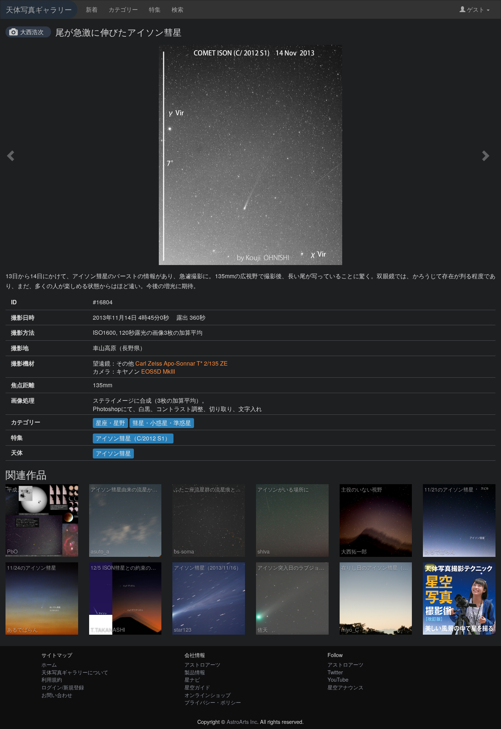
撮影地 (20, 348)
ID (14, 302)
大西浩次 (32, 32)
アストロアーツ (202, 664)
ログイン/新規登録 (62, 687)
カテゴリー (123, 9)
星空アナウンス (345, 687)
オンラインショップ (207, 695)
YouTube (338, 679)
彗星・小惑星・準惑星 (161, 422)
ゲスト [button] (475, 9)
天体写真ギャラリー (39, 9)
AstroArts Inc (242, 721)
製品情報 (194, 672)
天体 (17, 453)
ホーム (49, 664)
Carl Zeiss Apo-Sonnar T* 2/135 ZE (181, 363)
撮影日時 (22, 317)
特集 (155, 9)
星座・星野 (110, 422)
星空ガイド (197, 687)
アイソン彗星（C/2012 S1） (133, 438)
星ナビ (192, 679)
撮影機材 (22, 363)
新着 (92, 9)
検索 (177, 9)
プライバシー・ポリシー (212, 702)
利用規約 (51, 679)
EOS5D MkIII (158, 371)
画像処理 (22, 400)
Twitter (335, 672)
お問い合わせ (56, 695)
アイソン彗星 (113, 453)
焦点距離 (22, 385)
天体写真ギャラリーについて (74, 672)
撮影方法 (22, 333)
